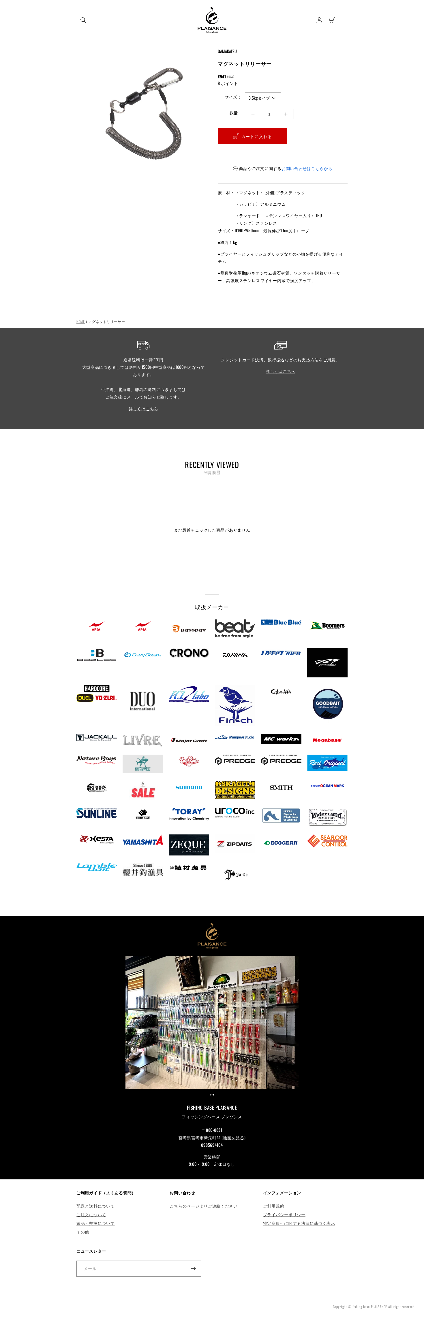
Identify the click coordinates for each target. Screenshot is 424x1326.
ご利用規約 (273, 1206)
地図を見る (233, 1137)
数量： (236, 112)
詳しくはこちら (143, 408)
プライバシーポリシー (284, 1214)
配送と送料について (95, 1206)
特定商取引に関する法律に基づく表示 (299, 1223)
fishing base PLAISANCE (369, 1306)
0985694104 (212, 1145)
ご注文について (91, 1214)
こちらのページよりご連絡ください (204, 1206)
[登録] (193, 1269)
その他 (82, 1232)
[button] (83, 20)
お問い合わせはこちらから (307, 168)
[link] (212, 1023)
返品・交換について (95, 1223)
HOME (80, 321)
